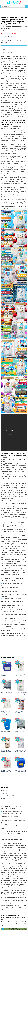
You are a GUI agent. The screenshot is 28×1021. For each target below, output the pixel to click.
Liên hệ (4, 800)
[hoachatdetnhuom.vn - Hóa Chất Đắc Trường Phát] (14, 2)
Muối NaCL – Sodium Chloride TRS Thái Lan (19, 712)
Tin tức (4, 798)
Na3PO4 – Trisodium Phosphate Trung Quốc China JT (6, 771)
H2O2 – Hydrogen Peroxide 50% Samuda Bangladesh (20, 771)
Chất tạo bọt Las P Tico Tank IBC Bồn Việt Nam (7, 693)
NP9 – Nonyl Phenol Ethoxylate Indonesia (5, 732)
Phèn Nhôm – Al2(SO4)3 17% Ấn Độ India (20, 674)
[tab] (14, 46)
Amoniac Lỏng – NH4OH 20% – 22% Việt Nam (20, 732)
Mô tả (2, 46)
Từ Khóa (3, 49)
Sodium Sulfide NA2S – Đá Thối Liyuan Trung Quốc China (20, 751)
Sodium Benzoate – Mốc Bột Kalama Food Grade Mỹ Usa (21, 693)
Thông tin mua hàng (6, 52)
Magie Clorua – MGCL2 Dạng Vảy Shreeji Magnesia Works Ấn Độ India (7, 713)
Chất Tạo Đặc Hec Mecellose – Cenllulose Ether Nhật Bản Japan (7, 751)
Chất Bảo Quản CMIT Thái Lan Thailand (6, 674)
